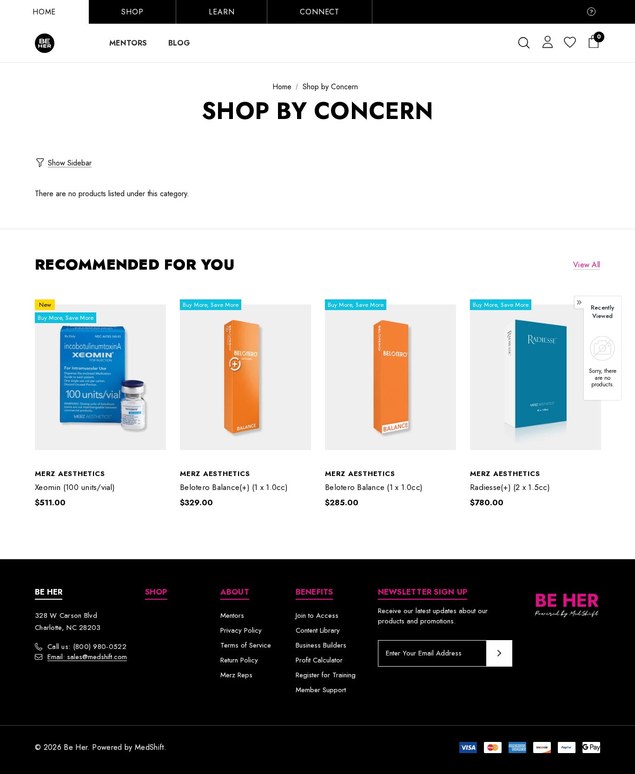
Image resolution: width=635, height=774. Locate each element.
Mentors (232, 615)
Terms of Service (245, 645)
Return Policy (239, 660)
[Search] (523, 42)
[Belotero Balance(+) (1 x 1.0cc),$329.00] (245, 377)
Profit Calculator (319, 660)
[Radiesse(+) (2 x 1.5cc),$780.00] (535, 377)
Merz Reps (236, 675)
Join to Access (317, 615)
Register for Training (326, 675)
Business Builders (321, 645)
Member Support (321, 690)
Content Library (318, 630)
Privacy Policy (241, 630)
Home (44, 12)
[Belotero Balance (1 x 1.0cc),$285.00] (390, 377)
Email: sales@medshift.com (87, 657)
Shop (132, 12)
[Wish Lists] (569, 43)
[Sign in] (546, 41)
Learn (221, 12)
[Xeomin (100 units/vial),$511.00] (100, 377)
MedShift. (150, 747)
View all (586, 264)
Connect (319, 12)
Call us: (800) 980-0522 (86, 647)
